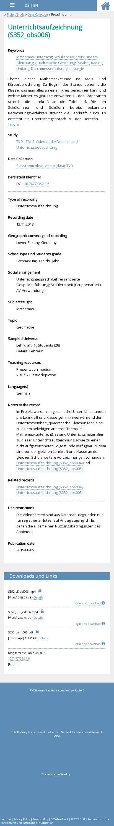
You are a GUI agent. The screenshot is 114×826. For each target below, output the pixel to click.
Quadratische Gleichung (55, 62)
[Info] (104, 603)
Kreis (80, 56)
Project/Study (15, 14)
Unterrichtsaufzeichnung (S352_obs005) (49, 468)
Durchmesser (42, 68)
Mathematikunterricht (34, 56)
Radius (96, 62)
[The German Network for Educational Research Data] (57, 753)
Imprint (6, 819)
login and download (88, 603)
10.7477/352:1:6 (36, 183)
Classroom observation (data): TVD (44, 165)
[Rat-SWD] (57, 711)
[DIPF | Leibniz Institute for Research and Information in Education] (56, 795)
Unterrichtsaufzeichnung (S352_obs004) (49, 462)
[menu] (12, 5)
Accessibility (40, 819)
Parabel (83, 62)
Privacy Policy (22, 819)
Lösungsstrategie (69, 68)
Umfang (22, 68)
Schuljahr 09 (64, 56)
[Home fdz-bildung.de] (105, 8)
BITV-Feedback (59, 819)
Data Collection (38, 14)
